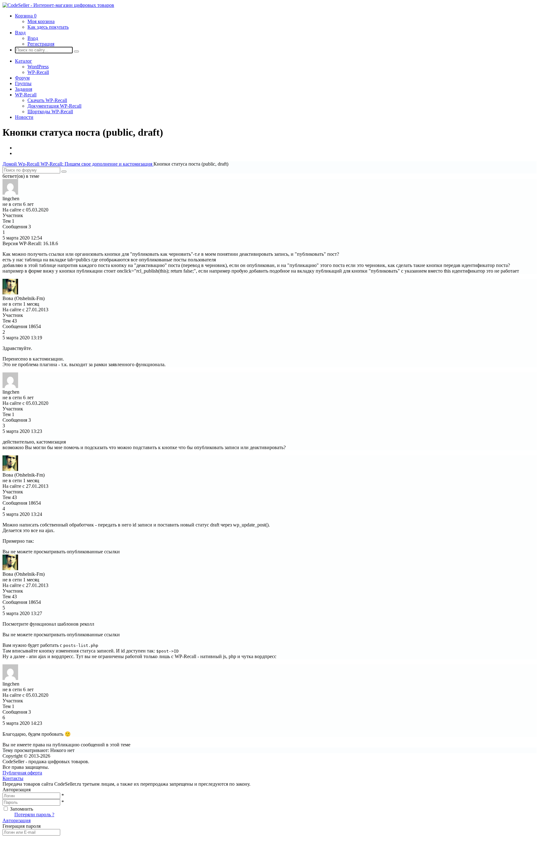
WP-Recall (38, 72)
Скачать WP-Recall (47, 100)
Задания (23, 89)
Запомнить (21, 809)
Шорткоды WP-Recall (50, 111)
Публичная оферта (22, 772)
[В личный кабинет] (10, 193)
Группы (23, 83)
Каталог (23, 61)
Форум (22, 77)
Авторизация (16, 820)
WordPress (38, 66)
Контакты (12, 778)
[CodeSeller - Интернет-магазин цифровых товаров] (58, 5)
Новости (24, 117)
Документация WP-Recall (54, 106)
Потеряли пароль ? (34, 814)
